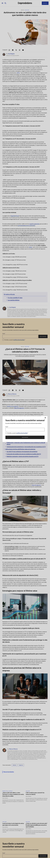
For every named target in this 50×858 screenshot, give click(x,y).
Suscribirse (25, 437)
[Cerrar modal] (45, 417)
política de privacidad (22, 433)
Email (6, 426)
